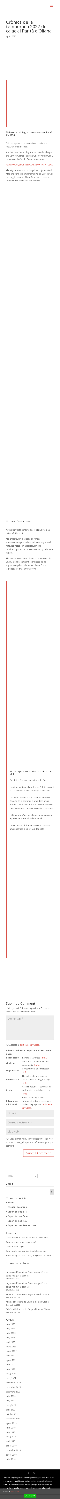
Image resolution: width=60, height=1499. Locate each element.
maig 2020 (11, 1405)
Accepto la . (24, 1044)
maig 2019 (11, 1436)
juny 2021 (10, 1369)
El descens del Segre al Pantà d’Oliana (31, 1294)
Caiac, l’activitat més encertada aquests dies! (27, 1237)
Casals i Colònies (17, 1207)
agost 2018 (11, 1454)
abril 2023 (10, 1342)
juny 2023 (10, 1337)
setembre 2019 (13, 1418)
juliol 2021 (11, 1364)
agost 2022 (11, 1351)
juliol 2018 (11, 1459)
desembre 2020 (13, 1382)
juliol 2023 (11, 1333)
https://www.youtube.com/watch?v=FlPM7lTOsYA (29, 164)
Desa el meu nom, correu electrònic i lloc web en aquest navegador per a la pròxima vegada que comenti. (29, 1142)
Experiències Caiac (18, 1216)
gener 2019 (11, 1445)
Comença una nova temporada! (21, 1242)
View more (15, 1491)
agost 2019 (11, 1423)
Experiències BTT (17, 1211)
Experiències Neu (17, 1220)
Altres (11, 1202)
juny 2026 (10, 1324)
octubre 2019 (12, 1414)
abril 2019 (10, 1441)
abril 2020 (10, 1409)
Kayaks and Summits (16, 1272)
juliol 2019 (11, 1427)
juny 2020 (10, 1400)
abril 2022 (10, 1355)
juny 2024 (10, 1328)
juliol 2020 (11, 1396)
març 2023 (11, 1346)
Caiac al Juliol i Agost (15, 1246)
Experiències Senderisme (21, 1225)
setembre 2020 (13, 1391)
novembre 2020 (13, 1387)
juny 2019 (10, 1432)
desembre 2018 (13, 1450)
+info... (43, 1057)
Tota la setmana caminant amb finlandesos (26, 1251)
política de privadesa (29, 1044)
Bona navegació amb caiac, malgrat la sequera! (28, 1255)
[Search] (52, 1192)
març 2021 (11, 1378)
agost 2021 (11, 1360)
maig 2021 (11, 1373)
